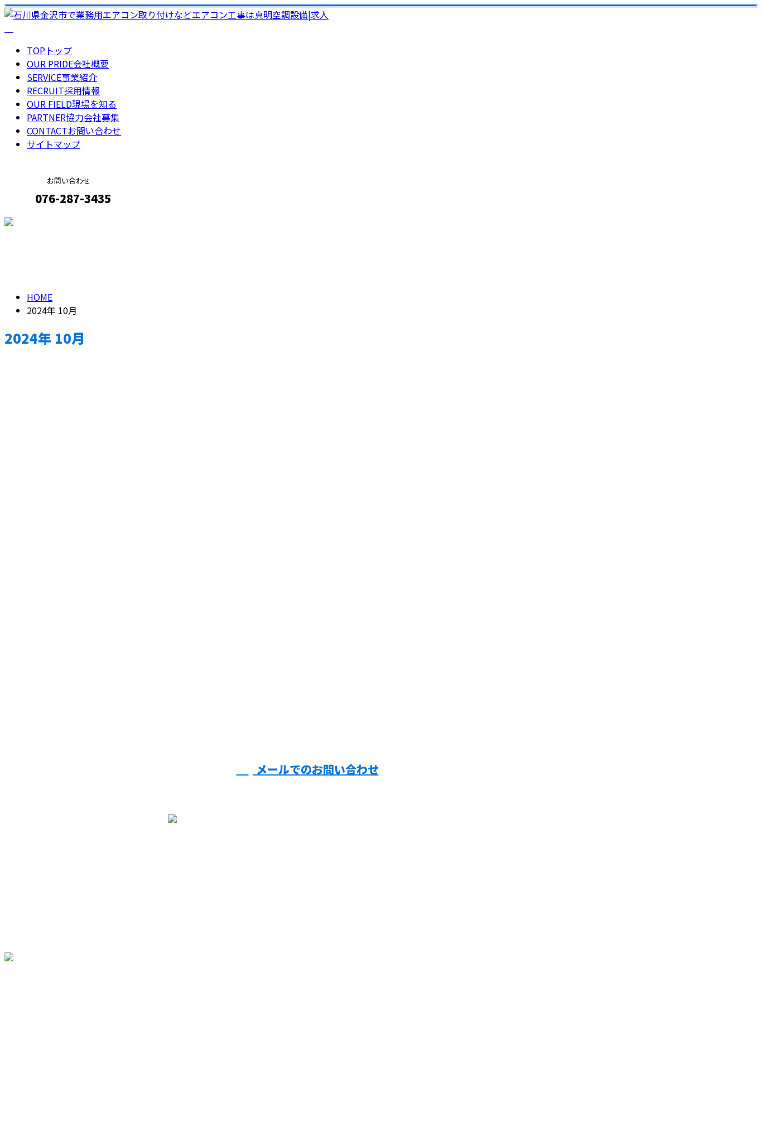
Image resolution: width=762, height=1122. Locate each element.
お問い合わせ (74, 130)
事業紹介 (62, 77)
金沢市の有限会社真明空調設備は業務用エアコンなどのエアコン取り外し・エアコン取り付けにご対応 (209, 1084)
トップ (49, 50)
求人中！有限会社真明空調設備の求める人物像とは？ (131, 630)
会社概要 (68, 63)
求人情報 (67, 677)
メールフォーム (43, 222)
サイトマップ (53, 144)
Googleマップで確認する (59, 1017)
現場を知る (72, 103)
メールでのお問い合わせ (316, 769)
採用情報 (63, 90)
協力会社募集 (73, 117)
